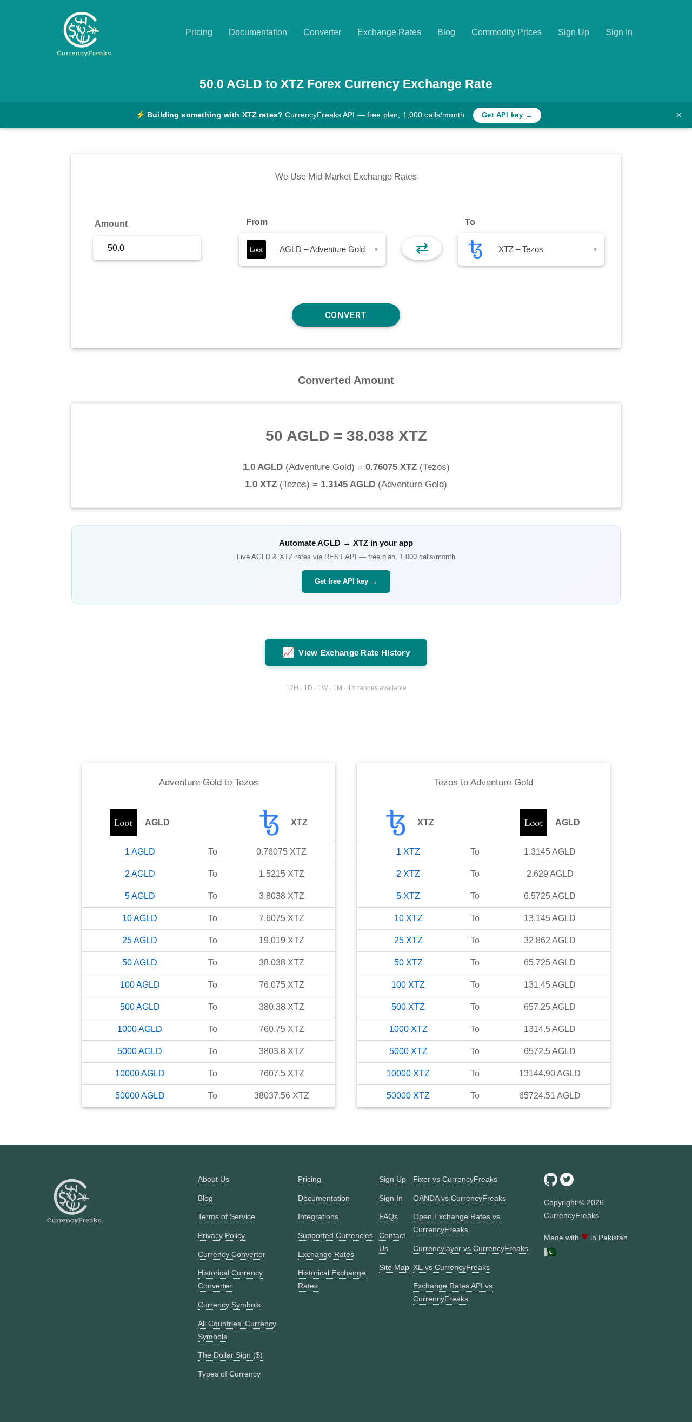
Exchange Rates (389, 32)
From (257, 222)
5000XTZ (408, 1051)
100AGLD (140, 984)
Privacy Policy (221, 1235)
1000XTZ (408, 1029)
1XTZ (408, 851)
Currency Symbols (229, 1304)
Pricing (198, 32)
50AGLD (139, 962)
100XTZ (408, 984)
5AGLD (140, 896)
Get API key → (507, 115)
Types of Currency (229, 1374)
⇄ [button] (422, 248)
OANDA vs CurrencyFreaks (459, 1198)
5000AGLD (139, 1051)
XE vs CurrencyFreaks (451, 1267)
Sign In (619, 32)
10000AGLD (140, 1073)
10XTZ (408, 918)
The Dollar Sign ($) (230, 1355)
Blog (446, 32)
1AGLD (140, 851)
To (470, 222)
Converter (322, 32)
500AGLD (140, 1006)
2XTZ (408, 873)
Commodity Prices (506, 32)
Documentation (258, 32)
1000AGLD (139, 1029)
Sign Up (573, 32)
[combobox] (312, 249)
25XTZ (408, 940)
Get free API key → (346, 581)
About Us (213, 1179)
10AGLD (139, 918)
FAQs (388, 1216)
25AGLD (139, 940)
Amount (111, 223)
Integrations (318, 1216)
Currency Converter (231, 1254)
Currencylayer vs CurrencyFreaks (470, 1248)
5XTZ (408, 896)
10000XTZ (408, 1073)
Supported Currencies (335, 1235)
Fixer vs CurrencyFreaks (455, 1179)
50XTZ (408, 962)
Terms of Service (226, 1216)
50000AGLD (140, 1095)
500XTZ (408, 1006)
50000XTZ (408, 1095)
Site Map (394, 1267)
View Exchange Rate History (346, 652)
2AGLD (140, 873)
